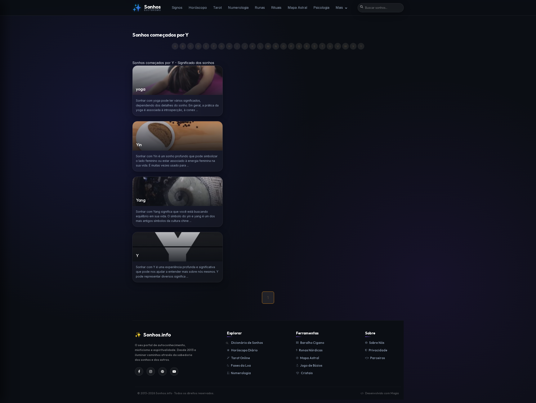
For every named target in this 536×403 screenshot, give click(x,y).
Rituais (276, 7)
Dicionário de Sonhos (247, 343)
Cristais (307, 373)
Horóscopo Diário (244, 350)
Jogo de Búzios (311, 365)
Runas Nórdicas (310, 350)
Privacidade (378, 350)
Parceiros (377, 358)
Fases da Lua (241, 365)
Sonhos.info (153, 334)
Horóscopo (198, 7)
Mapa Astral (297, 7)
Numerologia (238, 7)
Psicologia (321, 7)
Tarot (217, 7)
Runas (260, 7)
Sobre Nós (376, 343)
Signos (177, 7)
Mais (340, 7)
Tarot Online (240, 358)
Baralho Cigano (312, 343)
